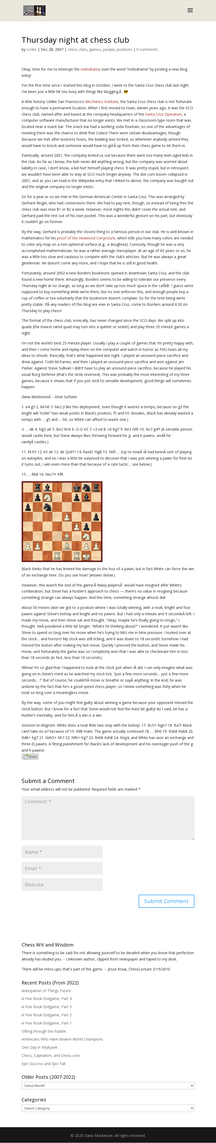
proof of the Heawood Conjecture (86, 237)
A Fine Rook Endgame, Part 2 (47, 1014)
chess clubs (77, 49)
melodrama (90, 69)
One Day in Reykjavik (39, 1047)
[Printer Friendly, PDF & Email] (30, 756)
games (95, 49)
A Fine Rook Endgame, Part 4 (47, 998)
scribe (32, 49)
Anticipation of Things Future (46, 990)
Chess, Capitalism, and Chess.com (51, 1055)
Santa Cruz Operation (163, 114)
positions (124, 49)
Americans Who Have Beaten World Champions (62, 1039)
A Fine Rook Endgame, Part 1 (47, 1023)
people (109, 49)
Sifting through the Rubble (44, 1031)
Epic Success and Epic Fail (43, 1063)
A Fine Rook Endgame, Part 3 (47, 1006)
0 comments (147, 49)
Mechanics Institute (101, 101)
